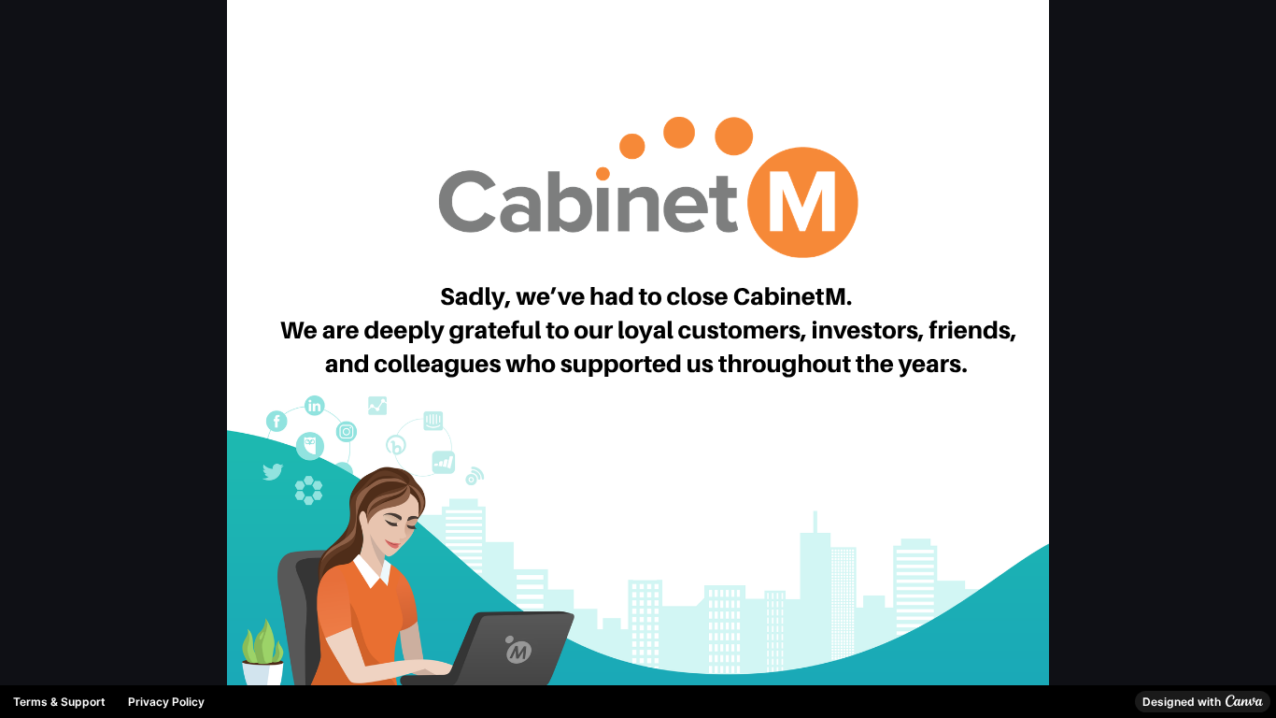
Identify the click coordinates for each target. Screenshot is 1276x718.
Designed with (1181, 702)
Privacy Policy (166, 702)
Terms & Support (59, 702)
